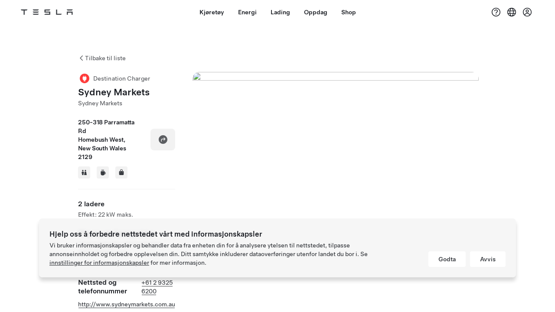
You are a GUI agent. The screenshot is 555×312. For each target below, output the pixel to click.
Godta (447, 259)
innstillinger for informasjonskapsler (99, 262)
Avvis (488, 259)
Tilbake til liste (105, 58)
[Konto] (527, 12)
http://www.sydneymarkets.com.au (126, 304)
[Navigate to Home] (47, 12)
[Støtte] (496, 12)
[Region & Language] (512, 12)
